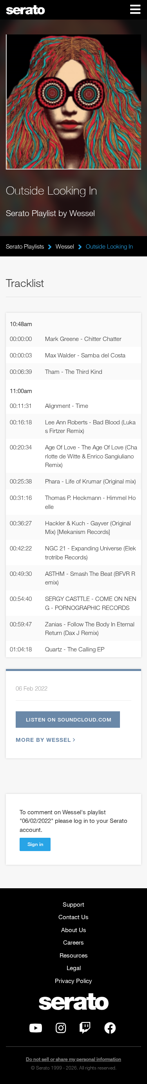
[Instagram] (61, 1029)
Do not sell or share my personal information (73, 1059)
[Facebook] (110, 1029)
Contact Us (73, 916)
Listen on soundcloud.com (69, 719)
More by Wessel (43, 739)
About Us (73, 929)
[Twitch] (85, 1029)
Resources (74, 955)
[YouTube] (35, 1029)
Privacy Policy (73, 980)
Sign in (35, 844)
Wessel (65, 246)
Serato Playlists (25, 246)
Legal (74, 967)
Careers (73, 942)
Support (73, 904)
